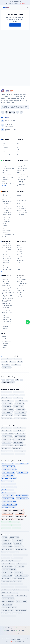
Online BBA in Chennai (20, 445)
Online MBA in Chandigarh (21, 400)
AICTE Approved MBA (7, 581)
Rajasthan (19, 254)
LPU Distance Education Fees (8, 616)
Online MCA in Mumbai (7, 436)
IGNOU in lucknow (6, 527)
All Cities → (3, 271)
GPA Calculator (5, 199)
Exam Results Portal (6, 288)
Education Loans (20, 294)
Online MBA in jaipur (18, 519)
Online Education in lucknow (8, 484)
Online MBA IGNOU (18, 546)
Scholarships (5, 328)
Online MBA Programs (7, 546)
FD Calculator (5, 227)
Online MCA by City (6, 245)
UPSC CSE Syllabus (6, 319)
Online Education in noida (7, 489)
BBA (18, 145)
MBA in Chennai (5, 260)
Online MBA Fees (17, 543)
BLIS (18, 142)
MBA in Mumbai (5, 254)
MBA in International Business (21, 185)
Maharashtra (20, 243)
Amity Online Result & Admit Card (7, 301)
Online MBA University (17, 557)
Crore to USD (5, 223)
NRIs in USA (12, 361)
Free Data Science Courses (21, 194)
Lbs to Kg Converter (6, 216)
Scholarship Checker (6, 205)
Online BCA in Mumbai (7, 451)
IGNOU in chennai (16, 525)
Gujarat (18, 258)
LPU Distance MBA (6, 613)
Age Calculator (5, 194)
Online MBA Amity (6, 540)
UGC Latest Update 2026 (18, 578)
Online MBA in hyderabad (7, 516)
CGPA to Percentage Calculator (21, 589)
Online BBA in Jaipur (20, 409)
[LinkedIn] (10, 112)
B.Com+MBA (5, 147)
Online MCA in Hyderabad (7, 409)
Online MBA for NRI (16, 364)
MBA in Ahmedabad (6, 269)
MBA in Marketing (21, 165)
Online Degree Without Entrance (9, 569)
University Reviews (6, 283)
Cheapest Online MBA (7, 572)
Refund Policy (5, 343)
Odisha (18, 269)
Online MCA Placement (7, 575)
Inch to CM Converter (7, 206)
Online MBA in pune (20, 513)
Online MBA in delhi (6, 510)
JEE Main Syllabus (6, 315)
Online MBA (4, 537)
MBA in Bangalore (6, 256)
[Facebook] (2, 112)
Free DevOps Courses (22, 212)
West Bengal (19, 253)
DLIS (8, 379)
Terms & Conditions (6, 341)
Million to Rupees (6, 219)
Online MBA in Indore (6, 427)
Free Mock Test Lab (21, 281)
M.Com (4, 153)
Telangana (19, 251)
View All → (3, 157)
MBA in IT (19, 172)
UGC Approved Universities (8, 563)
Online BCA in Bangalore (7, 394)
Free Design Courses (21, 210)
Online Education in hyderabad (9, 469)
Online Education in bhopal (8, 495)
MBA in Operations (21, 170)
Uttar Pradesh (20, 256)
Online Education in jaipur (7, 481)
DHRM (3, 149)
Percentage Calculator (7, 212)
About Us (4, 336)
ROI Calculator (20, 292)
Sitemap (4, 347)
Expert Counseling (21, 290)
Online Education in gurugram (8, 492)
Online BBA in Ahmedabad (20, 415)
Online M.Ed (4, 584)
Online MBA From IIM (6, 543)
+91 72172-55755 (10, 120)
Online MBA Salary (18, 572)
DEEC (17, 379)
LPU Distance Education (21, 610)
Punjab (18, 264)
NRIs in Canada (17, 358)
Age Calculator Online (7, 589)
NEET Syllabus (5, 317)
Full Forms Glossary (6, 287)
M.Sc (3, 151)
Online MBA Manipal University (20, 555)
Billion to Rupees (6, 221)
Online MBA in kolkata (7, 519)
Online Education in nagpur (8, 498)
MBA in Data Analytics (22, 168)
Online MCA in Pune (6, 397)
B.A (18, 149)
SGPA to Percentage (6, 230)
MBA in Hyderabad (6, 258)
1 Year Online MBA (6, 578)
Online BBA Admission (19, 566)
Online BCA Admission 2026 (8, 598)
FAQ (3, 330)
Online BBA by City (6, 247)
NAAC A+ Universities (7, 566)
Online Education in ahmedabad (9, 478)
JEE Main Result (5, 307)
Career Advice (5, 277)
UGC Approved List (6, 338)
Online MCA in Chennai (7, 403)
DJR (21, 379)
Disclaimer (4, 345)
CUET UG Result (6, 324)
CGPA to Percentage (6, 195)
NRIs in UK (20, 361)
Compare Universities (21, 288)
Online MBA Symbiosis (17, 540)
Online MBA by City (6, 243)
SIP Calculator (5, 225)
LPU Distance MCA (17, 613)
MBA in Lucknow (6, 267)
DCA (12, 379)
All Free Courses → (21, 214)
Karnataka (19, 245)
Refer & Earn (19, 296)
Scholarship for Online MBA (8, 601)
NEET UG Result (5, 309)
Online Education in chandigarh (9, 486)
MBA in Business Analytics (23, 177)
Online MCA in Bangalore (20, 436)
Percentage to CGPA (6, 197)
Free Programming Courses (23, 198)
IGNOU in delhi (5, 522)
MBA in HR (19, 166)
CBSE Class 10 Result (7, 303)
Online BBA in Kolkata (19, 403)
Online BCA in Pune (6, 406)
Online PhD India (17, 581)
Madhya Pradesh (20, 260)
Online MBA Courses (14, 537)
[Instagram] (6, 112)
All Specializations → (20, 188)
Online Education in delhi (7, 463)
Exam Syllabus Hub (6, 310)
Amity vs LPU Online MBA (7, 595)
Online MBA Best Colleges (7, 549)
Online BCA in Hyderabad (7, 400)
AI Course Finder (20, 287)
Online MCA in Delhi (6, 392)
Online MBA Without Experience (9, 607)
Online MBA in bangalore (7, 513)
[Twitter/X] (17, 112)
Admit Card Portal (6, 290)
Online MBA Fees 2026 (21, 587)
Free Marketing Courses (22, 206)
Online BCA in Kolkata (7, 418)
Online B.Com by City (7, 251)
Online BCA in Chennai (7, 412)
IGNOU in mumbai (15, 522)
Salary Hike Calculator (7, 201)
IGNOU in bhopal (16, 527)
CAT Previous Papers (7, 323)
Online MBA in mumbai (18, 510)
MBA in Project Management (20, 182)
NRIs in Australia (5, 364)
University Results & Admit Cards (8, 293)
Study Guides (5, 279)
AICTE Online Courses (21, 563)
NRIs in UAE (4, 361)
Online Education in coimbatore (9, 501)
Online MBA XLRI (6, 557)
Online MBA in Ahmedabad (20, 412)
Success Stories (5, 281)
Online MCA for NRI (6, 367)
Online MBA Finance (6, 555)
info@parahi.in (9, 124)
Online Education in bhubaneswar (9, 504)
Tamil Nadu (19, 247)
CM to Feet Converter (7, 208)
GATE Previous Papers (7, 321)
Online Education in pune (22, 472)
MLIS (3, 143)
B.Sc (18, 143)
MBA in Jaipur (5, 265)
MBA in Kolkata (5, 262)
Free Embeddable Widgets (8, 234)
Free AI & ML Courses (21, 197)
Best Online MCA (16, 560)
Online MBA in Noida (19, 394)
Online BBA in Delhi (17, 397)
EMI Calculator (5, 203)
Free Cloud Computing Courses (22, 201)
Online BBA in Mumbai (18, 392)
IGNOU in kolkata (6, 525)
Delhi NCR (19, 249)
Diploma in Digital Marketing (8, 382)
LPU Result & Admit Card (7, 298)
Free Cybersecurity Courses (21, 204)
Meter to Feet (5, 210)
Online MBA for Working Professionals (10, 552)
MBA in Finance (20, 163)
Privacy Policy (5, 339)
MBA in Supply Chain (21, 179)
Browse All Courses (15, 25)
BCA (18, 154)
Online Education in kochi (22, 498)
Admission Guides (6, 285)
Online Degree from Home (7, 587)
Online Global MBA (6, 154)
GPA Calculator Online (21, 601)
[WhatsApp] (21, 112)
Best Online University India (16, 584)
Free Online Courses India (7, 610)
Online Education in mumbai (22, 463)
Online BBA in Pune (6, 448)
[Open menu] (27, 7)
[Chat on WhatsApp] (28, 322)
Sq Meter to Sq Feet (6, 217)
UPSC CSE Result (6, 326)
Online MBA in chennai (21, 516)
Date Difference (5, 232)
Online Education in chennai (8, 472)
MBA (3, 145)
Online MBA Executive (21, 549)
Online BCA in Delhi (17, 448)
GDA (3, 379)
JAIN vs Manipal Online (21, 595)
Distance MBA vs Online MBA (21, 575)
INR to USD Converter (7, 214)
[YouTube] (13, 112)
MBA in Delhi (5, 253)
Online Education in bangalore (8, 466)
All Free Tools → (5, 236)
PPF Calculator (5, 228)
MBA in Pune (5, 264)
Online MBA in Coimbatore (20, 418)
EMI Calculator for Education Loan (9, 592)
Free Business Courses (22, 208)
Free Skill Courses (21, 285)
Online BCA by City (6, 249)
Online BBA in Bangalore (7, 445)
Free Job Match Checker (22, 283)
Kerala (18, 262)
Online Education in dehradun (8, 507)
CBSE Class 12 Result (7, 305)
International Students (7, 358)
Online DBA (4, 142)
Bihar (18, 267)
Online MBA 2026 (6, 560)
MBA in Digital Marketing (22, 176)
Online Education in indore (22, 495)
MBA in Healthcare (21, 174)
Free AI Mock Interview (22, 277)
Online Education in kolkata (8, 475)
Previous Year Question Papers (7, 313)
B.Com (18, 147)
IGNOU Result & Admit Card (7, 296)
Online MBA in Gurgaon (18, 406)
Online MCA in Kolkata (7, 415)
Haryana (19, 265)
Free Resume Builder (21, 279)
